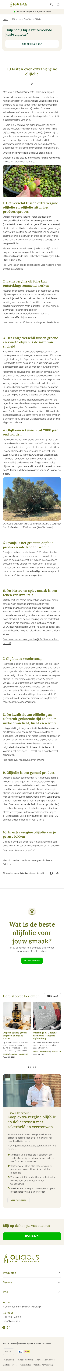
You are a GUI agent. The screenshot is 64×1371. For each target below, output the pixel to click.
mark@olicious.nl (11, 1321)
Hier (5, 264)
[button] (6, 4)
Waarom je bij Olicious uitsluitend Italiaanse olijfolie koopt (45, 1035)
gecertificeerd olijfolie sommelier (30, 1145)
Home (5, 19)
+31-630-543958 (12, 1317)
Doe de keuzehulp (32, 44)
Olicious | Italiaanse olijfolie (21, 1343)
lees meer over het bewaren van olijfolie (23, 759)
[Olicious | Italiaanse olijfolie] (18, 4)
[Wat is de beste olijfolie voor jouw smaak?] (32, 936)
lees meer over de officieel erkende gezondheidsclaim (30, 322)
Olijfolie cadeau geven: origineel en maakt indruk (15, 1035)
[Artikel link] (17, 1016)
